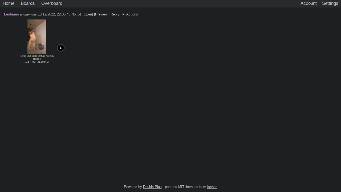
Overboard (51, 3)
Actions (132, 14)
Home (8, 3)
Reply (115, 14)
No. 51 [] (82, 14)
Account (309, 3)
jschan (212, 187)
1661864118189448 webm (37, 55)
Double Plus (152, 187)
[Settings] (330, 3)
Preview (101, 14)
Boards (28, 3)
